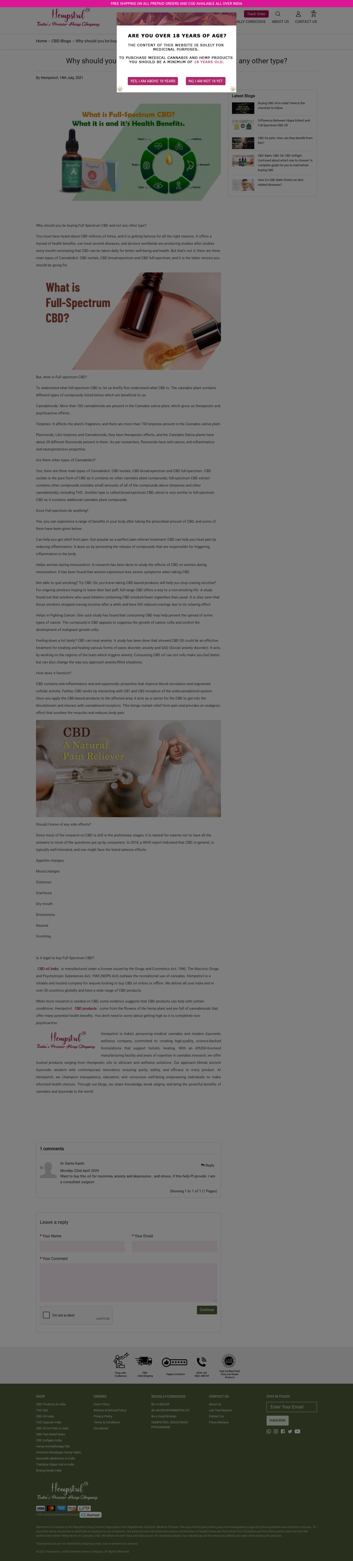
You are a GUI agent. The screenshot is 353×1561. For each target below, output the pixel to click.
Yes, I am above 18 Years (152, 81)
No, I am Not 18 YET (206, 81)
